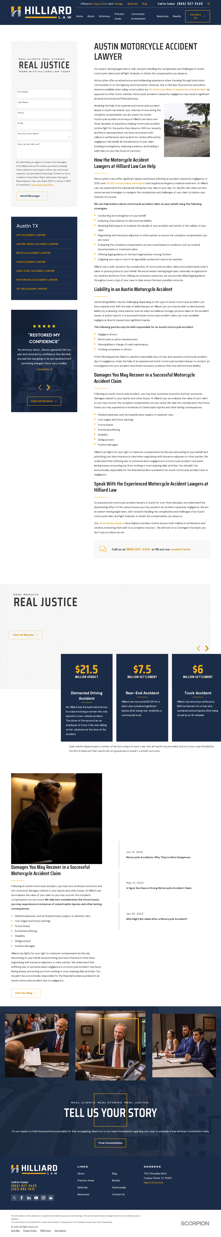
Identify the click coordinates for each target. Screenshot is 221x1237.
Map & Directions (153, 1182)
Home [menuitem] (79, 16)
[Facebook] (21, 1197)
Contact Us (118, 1194)
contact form (180, 549)
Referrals (132, 3)
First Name (23, 92)
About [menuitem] (90, 16)
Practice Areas (85, 1180)
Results (116, 1180)
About (80, 1173)
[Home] (41, 12)
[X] (14, 1197)
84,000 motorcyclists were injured (126, 183)
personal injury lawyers (111, 523)
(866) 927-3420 (190, 3)
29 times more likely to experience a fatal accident (177, 89)
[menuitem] (44, 235)
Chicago (118, 3)
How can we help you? (29, 144)
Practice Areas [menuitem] (119, 16)
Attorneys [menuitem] (104, 16)
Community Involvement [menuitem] (138, 16)
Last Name (23, 102)
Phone (21, 113)
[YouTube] (36, 1197)
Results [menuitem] (177, 16)
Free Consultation (110, 1143)
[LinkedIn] (29, 1197)
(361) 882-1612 (23, 1189)
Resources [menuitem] (163, 16)
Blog (144, 3)
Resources (83, 1194)
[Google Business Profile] (50, 1197)
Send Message (30, 196)
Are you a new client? (28, 133)
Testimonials (119, 1187)
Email (20, 123)
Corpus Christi (100, 3)
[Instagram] (43, 1197)
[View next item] (48, 388)
